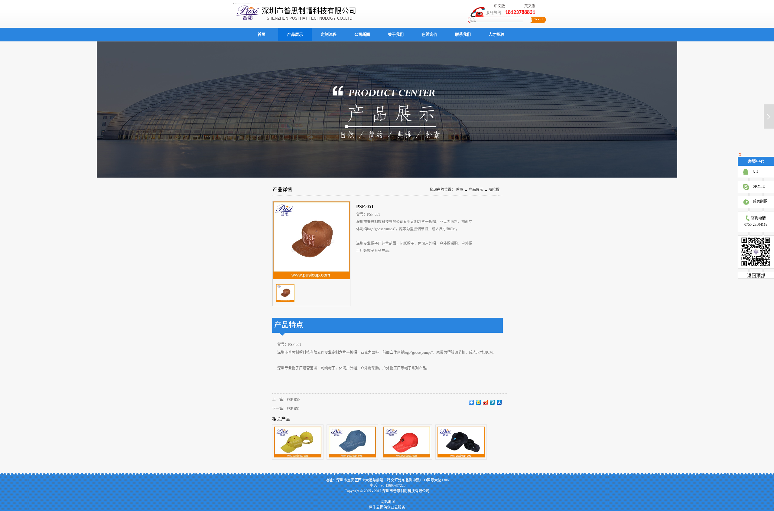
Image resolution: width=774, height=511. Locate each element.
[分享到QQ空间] (478, 402)
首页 (261, 34)
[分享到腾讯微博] (492, 402)
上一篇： (286, 400)
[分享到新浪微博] (485, 402)
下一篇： (286, 409)
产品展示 (476, 190)
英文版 (529, 6)
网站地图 (387, 502)
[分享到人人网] (499, 402)
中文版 (499, 6)
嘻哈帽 (494, 190)
